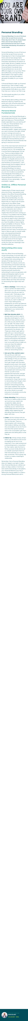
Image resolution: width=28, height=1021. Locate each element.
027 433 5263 (11, 1016)
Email (17, 1016)
